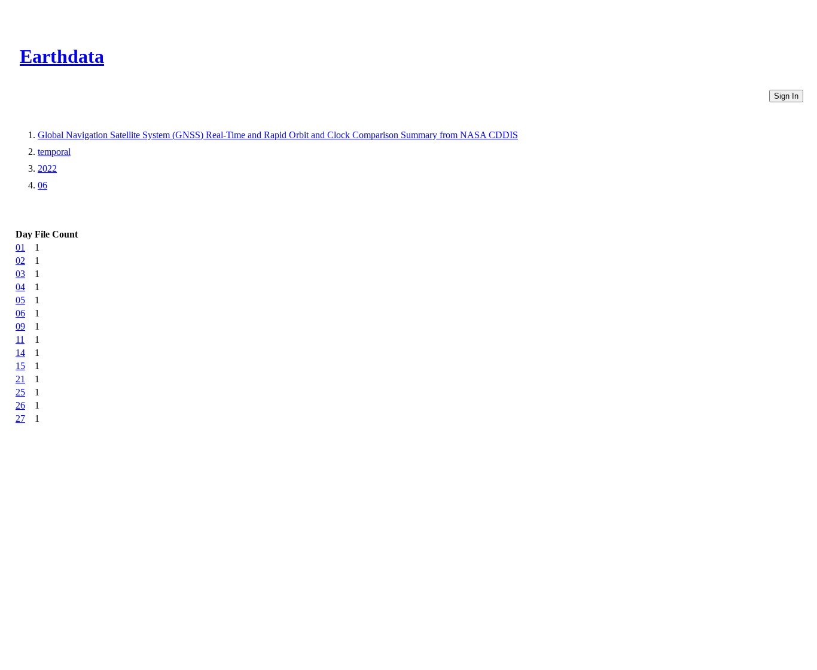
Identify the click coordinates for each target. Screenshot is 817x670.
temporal (54, 152)
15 (20, 366)
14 (20, 353)
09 (20, 326)
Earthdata (62, 56)
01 (20, 247)
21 (20, 379)
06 (42, 185)
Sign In (786, 96)
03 (20, 274)
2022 (47, 168)
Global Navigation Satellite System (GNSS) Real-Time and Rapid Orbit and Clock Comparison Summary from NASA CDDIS (278, 135)
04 (20, 287)
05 (20, 300)
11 (20, 339)
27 (20, 418)
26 (20, 405)
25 (20, 392)
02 (20, 260)
